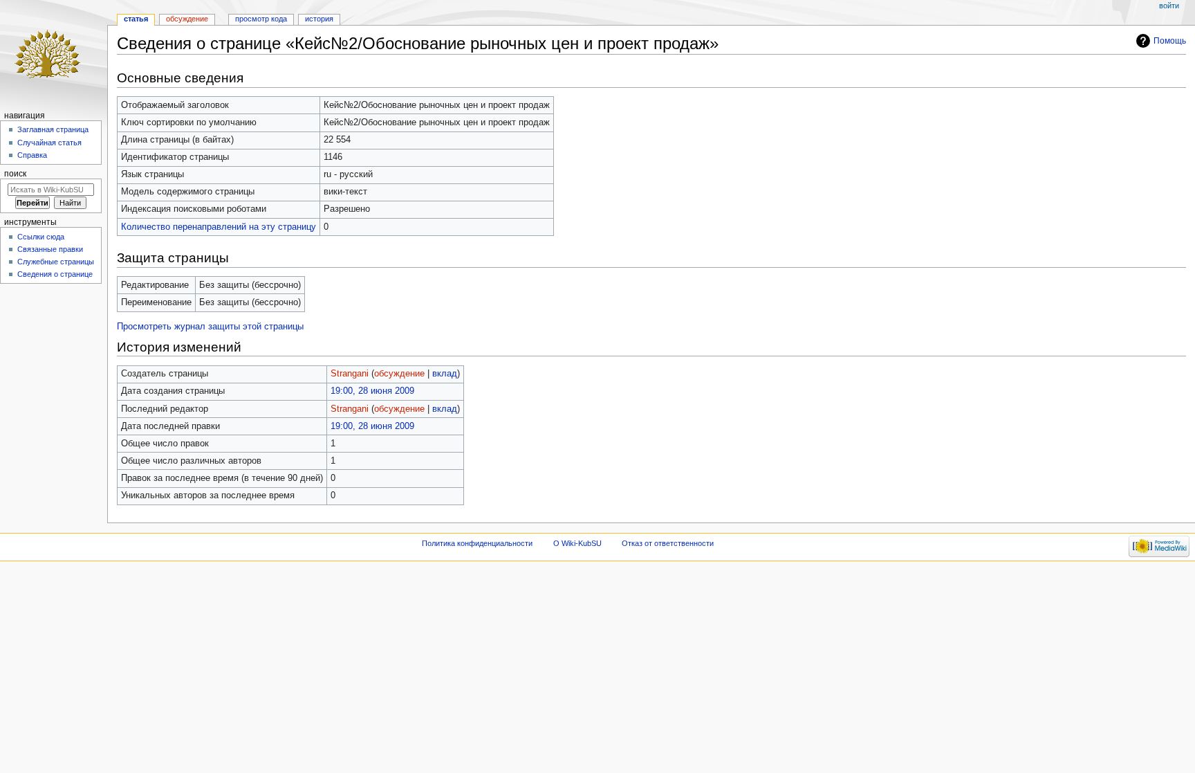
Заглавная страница (53, 129)
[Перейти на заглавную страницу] (53, 53)
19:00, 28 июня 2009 (372, 391)
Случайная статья (49, 142)
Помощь (1170, 41)
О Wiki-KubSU (577, 543)
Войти (1169, 5)
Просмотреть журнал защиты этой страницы (210, 326)
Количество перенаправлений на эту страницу (218, 227)
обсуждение (399, 374)
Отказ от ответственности (668, 543)
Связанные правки (50, 249)
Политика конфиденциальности (477, 543)
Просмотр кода (261, 19)
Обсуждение (187, 19)
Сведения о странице (55, 274)
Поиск (15, 174)
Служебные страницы (55, 261)
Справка (32, 155)
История (319, 19)
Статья (136, 19)
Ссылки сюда (40, 237)
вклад (444, 374)
